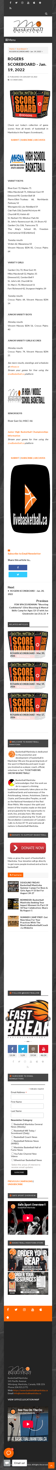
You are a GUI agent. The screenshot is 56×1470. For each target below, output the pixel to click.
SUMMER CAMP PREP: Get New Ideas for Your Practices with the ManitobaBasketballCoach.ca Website (34, 922)
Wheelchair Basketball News (28, 1160)
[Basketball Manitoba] (28, 27)
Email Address (19, 1092)
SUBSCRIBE (27, 140)
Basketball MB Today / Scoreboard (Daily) (23, 1131)
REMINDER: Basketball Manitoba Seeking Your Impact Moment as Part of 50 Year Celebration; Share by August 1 (34, 905)
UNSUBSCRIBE (15, 1184)
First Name (16, 1102)
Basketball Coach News (25, 1137)
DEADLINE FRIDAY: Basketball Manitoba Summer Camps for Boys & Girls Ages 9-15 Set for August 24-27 (34, 887)
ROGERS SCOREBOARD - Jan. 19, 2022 (27, 64)
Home (12, 49)
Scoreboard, (16, 80)
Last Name (16, 1111)
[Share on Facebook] (18, 567)
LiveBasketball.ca (16, 374)
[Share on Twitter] (18, 574)
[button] (7, 1018)
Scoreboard (21, 49)
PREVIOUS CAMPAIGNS (20, 1181)
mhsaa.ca (14, 366)
